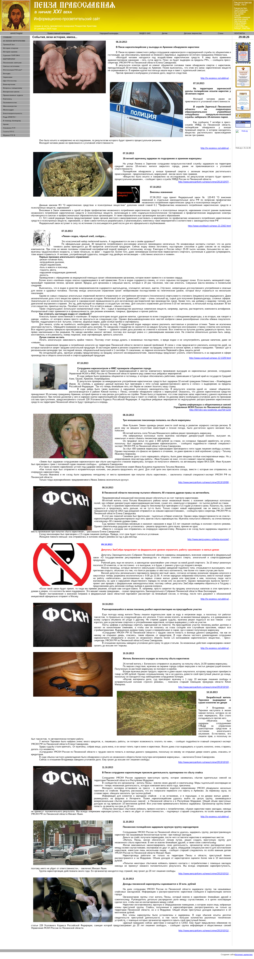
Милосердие (8, 110)
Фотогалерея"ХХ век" (12, 70)
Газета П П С (8, 131)
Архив (5, 124)
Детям (164, 33)
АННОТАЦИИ (16, 33)
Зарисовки (7, 77)
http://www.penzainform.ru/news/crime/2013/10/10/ (203, 687)
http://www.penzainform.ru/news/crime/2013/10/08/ (203, 482)
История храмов (10, 52)
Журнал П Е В (9, 135)
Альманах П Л (9, 128)
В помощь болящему (12, 121)
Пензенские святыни (12, 63)
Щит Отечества (10, 81)
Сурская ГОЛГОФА (11, 55)
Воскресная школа (11, 92)
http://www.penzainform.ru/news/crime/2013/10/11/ (203, 873)
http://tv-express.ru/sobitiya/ (215, 78)
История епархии (10, 48)
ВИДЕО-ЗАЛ (144, 33)
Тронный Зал (9, 44)
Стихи (220, 33)
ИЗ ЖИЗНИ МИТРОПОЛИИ (14, 41)
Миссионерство (10, 106)
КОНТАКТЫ (239, 33)
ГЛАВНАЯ (7, 37)
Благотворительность (12, 113)
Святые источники (11, 66)
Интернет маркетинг (244, 954)
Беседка (6, 73)
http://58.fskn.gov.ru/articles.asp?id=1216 (210, 410)
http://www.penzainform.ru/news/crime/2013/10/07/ (203, 182)
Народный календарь (109, 33)
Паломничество (10, 102)
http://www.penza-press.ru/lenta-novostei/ (208, 539)
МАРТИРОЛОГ (9, 59)
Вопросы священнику (12, 88)
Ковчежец (7, 99)
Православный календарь (58, 33)
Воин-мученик (9, 84)
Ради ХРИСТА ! (9, 117)
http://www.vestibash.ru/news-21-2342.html (209, 226)
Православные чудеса (13, 95)
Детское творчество (193, 33)
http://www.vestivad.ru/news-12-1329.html (210, 358)
